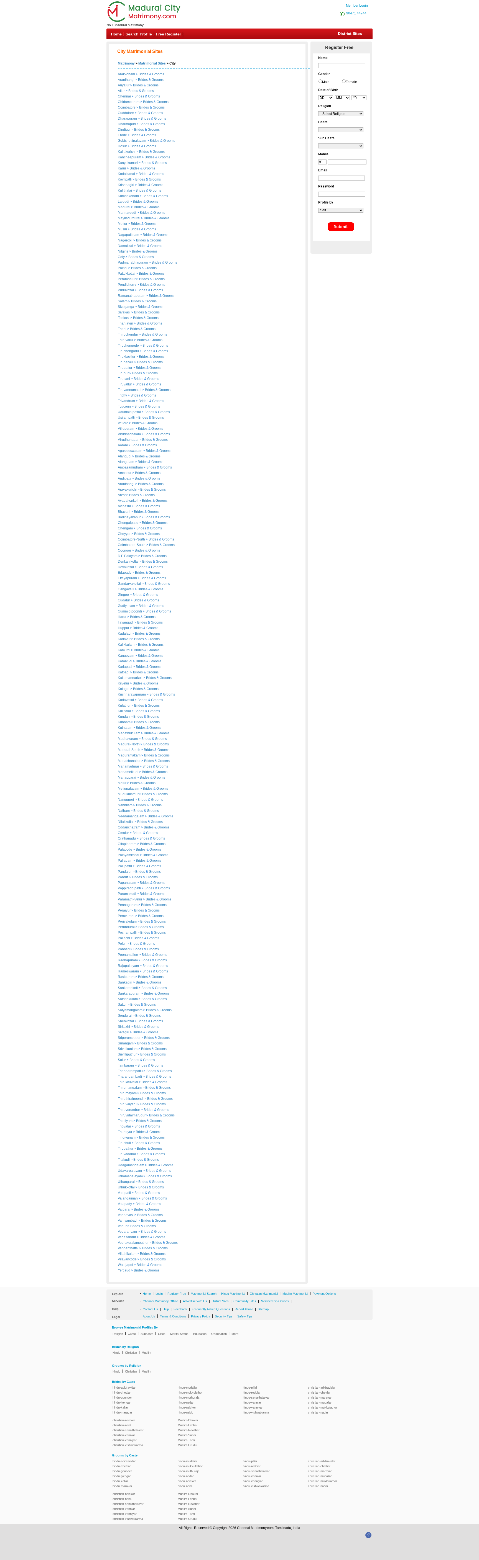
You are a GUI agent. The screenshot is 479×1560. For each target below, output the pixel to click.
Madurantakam (129, 755)
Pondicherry (127, 285)
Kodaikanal (127, 174)
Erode (123, 135)
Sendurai (125, 1016)
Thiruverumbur (129, 1110)
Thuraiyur (125, 1132)
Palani (123, 268)
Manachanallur (129, 761)
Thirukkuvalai (128, 1082)
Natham (124, 811)
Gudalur (124, 600)
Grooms (158, 74)
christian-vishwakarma (128, 1445)
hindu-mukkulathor (190, 1392)
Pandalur (125, 872)
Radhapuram (128, 960)
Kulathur (124, 705)
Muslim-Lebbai (187, 1425)
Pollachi (124, 938)
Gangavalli (126, 589)
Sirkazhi (124, 1027)
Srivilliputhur (127, 1054)
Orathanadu (127, 838)
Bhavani (124, 512)
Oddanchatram (129, 827)
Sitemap (263, 1309)
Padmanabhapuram (133, 262)
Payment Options (324, 1293)
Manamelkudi (128, 772)
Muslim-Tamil (186, 1440)
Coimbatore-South (132, 545)
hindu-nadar (186, 1402)
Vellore (123, 423)
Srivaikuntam (128, 1049)
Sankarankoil (128, 988)
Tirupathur (126, 1148)
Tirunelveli (126, 362)
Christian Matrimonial (264, 1293)
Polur (122, 944)
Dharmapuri (127, 124)
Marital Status (179, 1333)
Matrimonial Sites (152, 63)
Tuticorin (125, 406)
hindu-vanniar (252, 1402)
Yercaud (124, 1270)
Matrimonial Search (203, 1293)
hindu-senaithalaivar (256, 1397)
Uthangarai (127, 1182)
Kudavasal (126, 700)
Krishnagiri (126, 185)
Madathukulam (129, 733)
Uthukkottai (127, 1187)
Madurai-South (129, 750)
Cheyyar (124, 534)
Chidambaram (129, 102)
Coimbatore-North (132, 539)
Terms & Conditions (173, 1316)
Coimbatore (127, 107)
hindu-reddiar (252, 1392)
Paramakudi (127, 894)
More (234, 1333)
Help (166, 1309)
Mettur (123, 224)
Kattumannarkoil (130, 678)
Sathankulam (128, 999)
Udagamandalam (131, 1165)
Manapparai (127, 777)
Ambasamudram (131, 467)
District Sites (350, 33)
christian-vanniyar (125, 1440)
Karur (122, 168)
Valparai (124, 1209)
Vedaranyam (128, 1232)
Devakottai (126, 567)
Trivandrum (127, 401)
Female (351, 82)
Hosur (123, 146)
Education (200, 1333)
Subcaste (147, 1333)
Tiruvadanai (127, 1154)
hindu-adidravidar (124, 1387)
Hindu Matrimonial (233, 1293)
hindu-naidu (185, 1412)
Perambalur (127, 279)
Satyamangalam (130, 1010)
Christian (131, 1352)
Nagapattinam (129, 235)
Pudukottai (126, 290)
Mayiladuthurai (129, 218)
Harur (122, 617)
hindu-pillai (250, 1387)
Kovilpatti (125, 179)
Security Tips (224, 1316)
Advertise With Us (195, 1301)
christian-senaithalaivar (128, 1430)
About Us (149, 1316)
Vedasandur (127, 1237)
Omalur (124, 833)
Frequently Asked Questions (211, 1309)
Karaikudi (125, 661)
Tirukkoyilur (127, 357)
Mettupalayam (129, 789)
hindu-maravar (122, 1412)
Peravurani (126, 916)
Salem (123, 301)
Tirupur (123, 373)
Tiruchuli (125, 1143)
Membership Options (275, 1301)
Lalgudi (124, 202)
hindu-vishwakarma (256, 1412)
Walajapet (126, 1265)
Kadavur (124, 639)
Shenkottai (126, 1021)
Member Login (357, 5)
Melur (122, 783)
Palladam (125, 861)
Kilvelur (124, 683)
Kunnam (124, 722)
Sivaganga (126, 307)
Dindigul (124, 130)
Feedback (180, 1309)
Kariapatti (125, 667)
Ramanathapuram (132, 296)
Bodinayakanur (130, 517)
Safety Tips (245, 1316)
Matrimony (126, 63)
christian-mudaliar (320, 1402)
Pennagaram (128, 905)
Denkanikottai (128, 561)
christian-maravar (320, 1397)
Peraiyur (124, 910)
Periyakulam (127, 921)
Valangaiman (128, 1198)
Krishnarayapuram (132, 694)
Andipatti (125, 478)
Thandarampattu (131, 1071)
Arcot (122, 495)
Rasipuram (126, 977)
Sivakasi (124, 312)
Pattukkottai (127, 274)
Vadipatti (125, 1193)
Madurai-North (129, 744)
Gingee (124, 595)
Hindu (116, 1352)
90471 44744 (356, 13)
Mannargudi (127, 213)
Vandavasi (126, 1215)
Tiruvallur (125, 384)
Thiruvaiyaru (127, 1104)
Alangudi (125, 456)
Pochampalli (127, 933)
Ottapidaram (127, 844)
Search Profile (139, 34)
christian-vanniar (124, 1435)
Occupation (219, 1333)
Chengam (126, 528)
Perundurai (127, 927)
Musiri (123, 229)
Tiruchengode (129, 345)
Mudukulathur (128, 794)
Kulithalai (125, 190)
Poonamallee (128, 955)
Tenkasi (124, 318)
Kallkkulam (126, 645)
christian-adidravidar (321, 1387)
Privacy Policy (200, 1316)
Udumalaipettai (130, 412)
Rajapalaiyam (129, 966)
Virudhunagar (128, 440)
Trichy (123, 395)
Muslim (146, 1352)
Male (326, 82)
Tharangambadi (130, 1076)
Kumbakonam (129, 196)
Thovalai (125, 1126)
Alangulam (126, 462)
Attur (122, 91)
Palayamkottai (129, 855)
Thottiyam (125, 1121)
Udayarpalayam (130, 1171)
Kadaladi (125, 633)
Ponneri (124, 949)
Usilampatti (127, 417)
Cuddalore (126, 113)
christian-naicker (124, 1420)
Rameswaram (129, 971)
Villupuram (126, 429)
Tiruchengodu (129, 351)
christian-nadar (318, 1412)
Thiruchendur (128, 334)
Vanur (123, 1226)
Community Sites (244, 1301)
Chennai (125, 96)
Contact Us (150, 1309)
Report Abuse (244, 1309)
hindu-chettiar (122, 1392)
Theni (122, 329)
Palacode (125, 849)
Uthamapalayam (131, 1176)
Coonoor (125, 550)
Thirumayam (127, 1093)
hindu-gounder (122, 1397)
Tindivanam (127, 1137)
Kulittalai (125, 711)
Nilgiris (123, 251)
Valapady (125, 1204)
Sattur (123, 1004)
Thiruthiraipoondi (131, 1099)
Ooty (122, 257)
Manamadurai (129, 766)
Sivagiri (124, 1032)
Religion (118, 1333)
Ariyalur (124, 85)
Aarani (123, 445)
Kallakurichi (127, 152)
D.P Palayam (128, 556)
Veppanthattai (128, 1248)
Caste (132, 1333)
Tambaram (126, 1065)
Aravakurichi (127, 489)
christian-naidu (122, 1425)
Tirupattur (125, 368)
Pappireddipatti (130, 888)
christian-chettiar (319, 1392)
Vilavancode (127, 1259)
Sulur (122, 1060)
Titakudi (124, 1160)
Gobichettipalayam (132, 141)
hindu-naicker (187, 1407)
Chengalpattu (128, 523)
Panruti (123, 877)
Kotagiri (124, 689)
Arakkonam (126, 74)
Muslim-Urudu (187, 1445)
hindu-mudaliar (187, 1387)
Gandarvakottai (130, 584)
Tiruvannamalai (130, 390)
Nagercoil (125, 240)
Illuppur (124, 628)
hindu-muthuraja (188, 1397)
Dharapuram (128, 118)
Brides (143, 74)
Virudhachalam (130, 434)
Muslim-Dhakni (188, 1420)
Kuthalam (125, 728)
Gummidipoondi (130, 611)
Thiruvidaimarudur (132, 1115)
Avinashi (125, 506)
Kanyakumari (128, 163)
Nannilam (125, 805)
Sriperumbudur (129, 1038)
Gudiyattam (127, 606)
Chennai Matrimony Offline (160, 1301)
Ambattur (125, 473)
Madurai (124, 207)
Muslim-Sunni (187, 1435)
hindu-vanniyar (253, 1407)
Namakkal (126, 246)
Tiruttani (124, 379)
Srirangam (126, 1043)
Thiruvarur (126, 340)
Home (116, 34)
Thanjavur (126, 323)
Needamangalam (131, 816)
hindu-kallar (120, 1407)
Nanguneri (126, 800)
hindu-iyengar (122, 1402)
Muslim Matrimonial (295, 1293)
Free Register (168, 34)
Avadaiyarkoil (128, 501)
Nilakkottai (126, 822)
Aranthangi (126, 80)
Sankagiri (125, 982)
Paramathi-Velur (130, 899)
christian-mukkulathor (322, 1407)
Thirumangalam (130, 1088)
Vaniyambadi (128, 1220)
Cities (161, 1333)
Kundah (124, 717)
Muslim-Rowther (189, 1430)
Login (159, 1293)
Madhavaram (128, 739)
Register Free (176, 1293)
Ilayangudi (126, 622)
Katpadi (124, 672)
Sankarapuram (129, 993)
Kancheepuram (130, 157)
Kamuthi (124, 650)
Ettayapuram (128, 578)
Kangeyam (126, 656)
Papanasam (127, 883)
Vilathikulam (127, 1254)
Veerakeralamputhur (133, 1243)
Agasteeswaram (130, 451)
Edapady (125, 573)
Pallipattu (125, 866)
